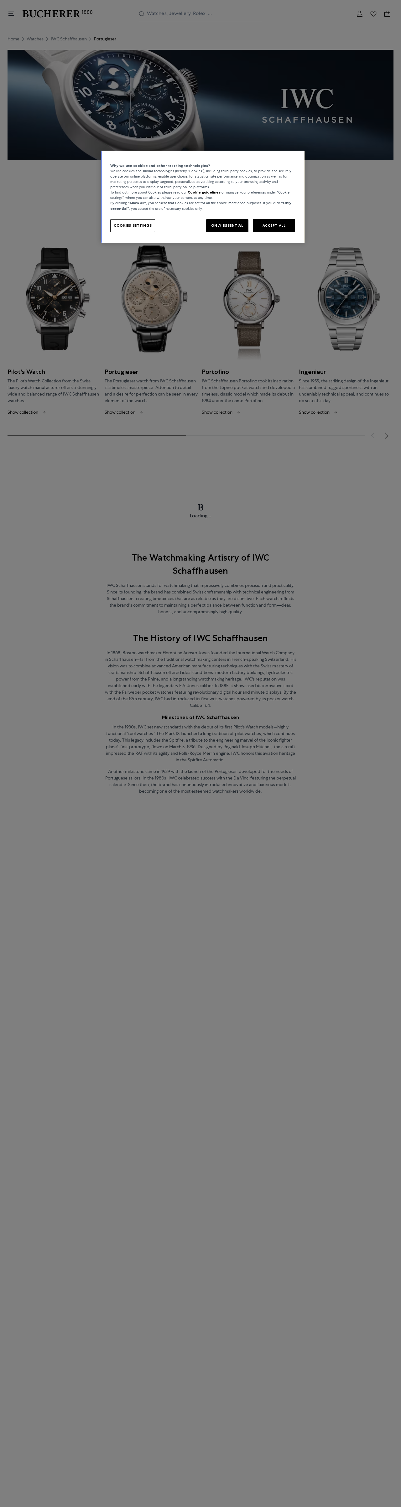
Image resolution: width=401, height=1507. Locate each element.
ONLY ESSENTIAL (227, 225)
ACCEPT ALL (274, 225)
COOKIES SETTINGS (133, 225)
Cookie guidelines (204, 192)
